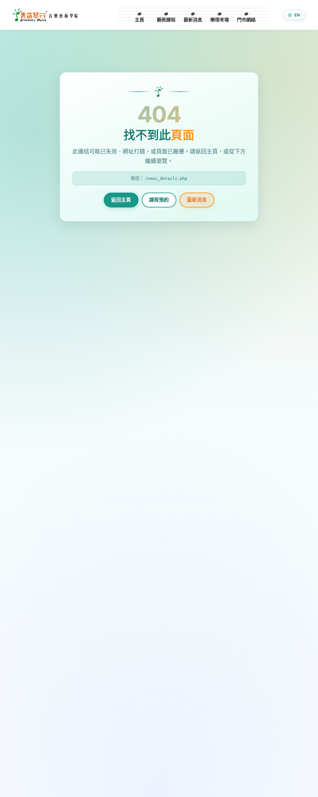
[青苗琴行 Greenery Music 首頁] (45, 15)
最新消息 (197, 200)
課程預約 (159, 200)
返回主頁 (121, 200)
